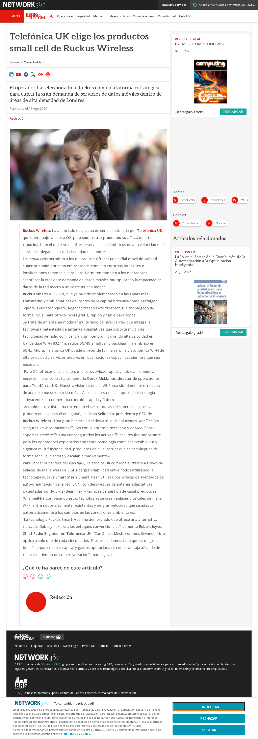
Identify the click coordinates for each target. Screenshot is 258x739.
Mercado (99, 16)
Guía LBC (185, 16)
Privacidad (88, 646)
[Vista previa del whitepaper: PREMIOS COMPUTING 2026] (211, 81)
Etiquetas (37, 646)
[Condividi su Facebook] (26, 74)
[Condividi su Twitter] (33, 74)
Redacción (18, 118)
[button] (12, 16)
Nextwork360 (50, 664)
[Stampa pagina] (48, 74)
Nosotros (21, 646)
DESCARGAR (233, 112)
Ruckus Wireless (37, 230)
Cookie (103, 646)
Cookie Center (121, 646)
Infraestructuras (119, 16)
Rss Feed (53, 646)
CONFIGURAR (209, 706)
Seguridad (83, 16)
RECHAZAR (208, 718)
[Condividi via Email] (18, 74)
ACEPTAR (209, 730)
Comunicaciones (144, 16)
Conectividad (167, 16)
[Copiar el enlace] (40, 74)
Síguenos (49, 637)
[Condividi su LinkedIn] (11, 74)
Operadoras (65, 16)
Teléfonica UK (149, 230)
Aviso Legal (70, 646)
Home (14, 62)
